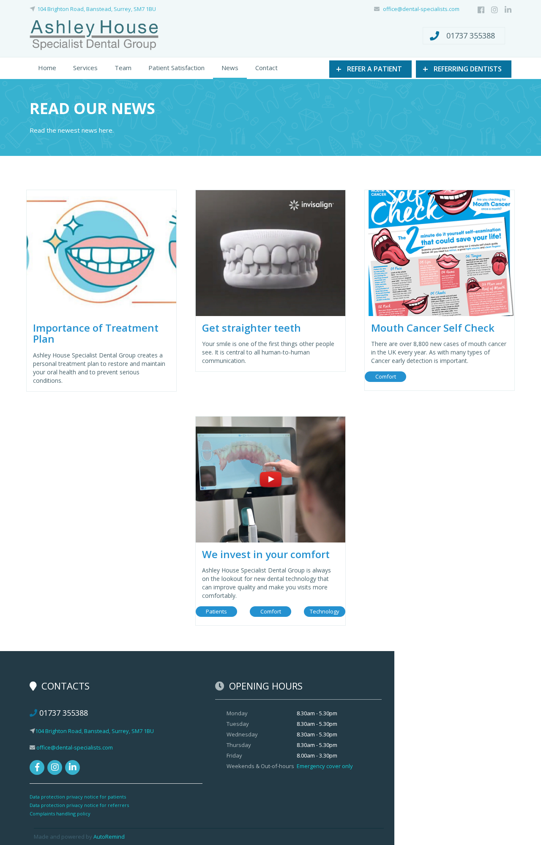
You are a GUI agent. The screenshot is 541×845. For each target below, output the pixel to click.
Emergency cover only (325, 766)
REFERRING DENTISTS (462, 68)
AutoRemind (109, 836)
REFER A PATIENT (369, 68)
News (229, 67)
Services (85, 67)
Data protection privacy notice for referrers (79, 805)
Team (123, 67)
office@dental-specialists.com (421, 9)
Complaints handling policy (60, 813)
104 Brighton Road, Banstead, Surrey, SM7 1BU (96, 9)
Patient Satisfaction (176, 67)
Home (47, 67)
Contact (266, 67)
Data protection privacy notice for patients (78, 796)
